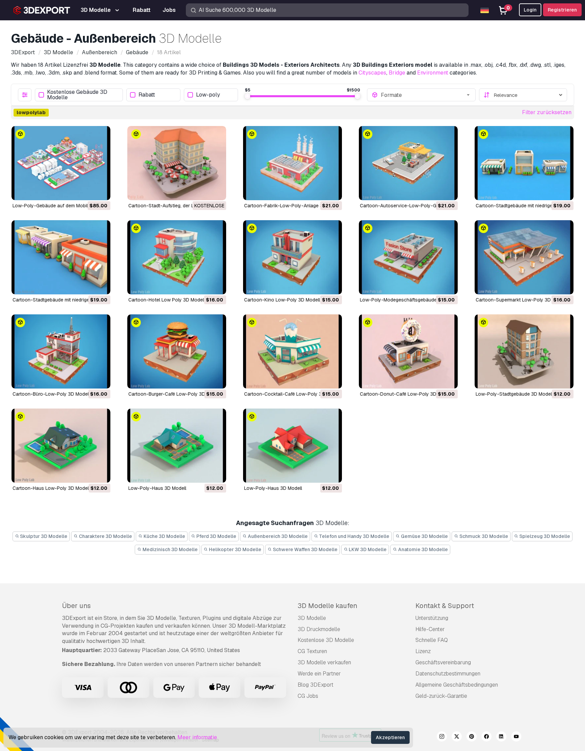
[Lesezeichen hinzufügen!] (100, 190)
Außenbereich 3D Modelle (277, 536)
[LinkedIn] (501, 737)
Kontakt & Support (444, 605)
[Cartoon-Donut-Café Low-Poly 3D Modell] (408, 351)
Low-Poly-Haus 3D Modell (157, 488)
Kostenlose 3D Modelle (326, 640)
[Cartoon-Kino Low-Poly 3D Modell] (292, 257)
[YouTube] (516, 737)
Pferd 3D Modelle (215, 536)
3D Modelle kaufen (327, 605)
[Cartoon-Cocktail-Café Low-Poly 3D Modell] (292, 351)
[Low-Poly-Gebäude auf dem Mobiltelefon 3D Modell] (61, 163)
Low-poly (208, 95)
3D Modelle (312, 618)
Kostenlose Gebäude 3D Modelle (77, 94)
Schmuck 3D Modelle (483, 536)
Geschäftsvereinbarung (443, 662)
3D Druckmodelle (319, 629)
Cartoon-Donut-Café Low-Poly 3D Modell (406, 394)
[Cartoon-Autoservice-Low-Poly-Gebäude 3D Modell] (408, 163)
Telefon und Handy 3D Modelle (353, 536)
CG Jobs (308, 696)
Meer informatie (197, 737)
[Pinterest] (471, 737)
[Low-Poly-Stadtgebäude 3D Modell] (524, 351)
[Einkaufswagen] (87, 190)
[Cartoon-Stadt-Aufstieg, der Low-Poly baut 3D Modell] (176, 163)
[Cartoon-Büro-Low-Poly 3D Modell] (61, 351)
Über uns (76, 605)
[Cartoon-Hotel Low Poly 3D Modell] (176, 257)
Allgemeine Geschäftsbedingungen (456, 684)
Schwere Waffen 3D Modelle (305, 549)
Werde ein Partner (319, 673)
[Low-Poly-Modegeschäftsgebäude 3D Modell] (408, 257)
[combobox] (426, 95)
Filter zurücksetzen (546, 112)
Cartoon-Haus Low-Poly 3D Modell (51, 488)
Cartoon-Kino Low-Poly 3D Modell (282, 300)
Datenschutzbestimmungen (447, 673)
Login (530, 10)
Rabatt (146, 95)
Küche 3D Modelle (164, 536)
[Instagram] (442, 737)
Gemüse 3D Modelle (424, 536)
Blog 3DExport (315, 684)
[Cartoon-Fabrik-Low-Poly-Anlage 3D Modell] (292, 163)
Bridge (397, 72)
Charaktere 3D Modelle (105, 536)
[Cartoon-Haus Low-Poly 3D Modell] (61, 446)
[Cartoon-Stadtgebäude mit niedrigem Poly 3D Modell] (524, 163)
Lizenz (423, 651)
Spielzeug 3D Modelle (544, 536)
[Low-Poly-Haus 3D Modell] (176, 446)
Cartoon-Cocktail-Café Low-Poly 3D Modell (292, 394)
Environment (432, 72)
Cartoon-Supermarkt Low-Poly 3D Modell (521, 300)
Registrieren (562, 10)
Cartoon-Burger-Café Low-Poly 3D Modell (174, 394)
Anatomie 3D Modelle (422, 549)
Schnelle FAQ (431, 640)
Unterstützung (431, 618)
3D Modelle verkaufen (324, 662)
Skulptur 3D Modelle (43, 536)
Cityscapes (372, 72)
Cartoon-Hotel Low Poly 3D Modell (166, 300)
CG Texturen (312, 651)
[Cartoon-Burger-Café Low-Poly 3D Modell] (176, 351)
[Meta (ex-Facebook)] (486, 737)
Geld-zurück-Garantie (441, 696)
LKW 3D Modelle (367, 549)
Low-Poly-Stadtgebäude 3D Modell (514, 394)
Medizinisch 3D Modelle (170, 549)
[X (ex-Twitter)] (456, 737)
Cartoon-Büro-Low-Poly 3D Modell (51, 394)
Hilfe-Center (430, 629)
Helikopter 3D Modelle (234, 549)
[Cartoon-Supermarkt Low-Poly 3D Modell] (524, 257)
